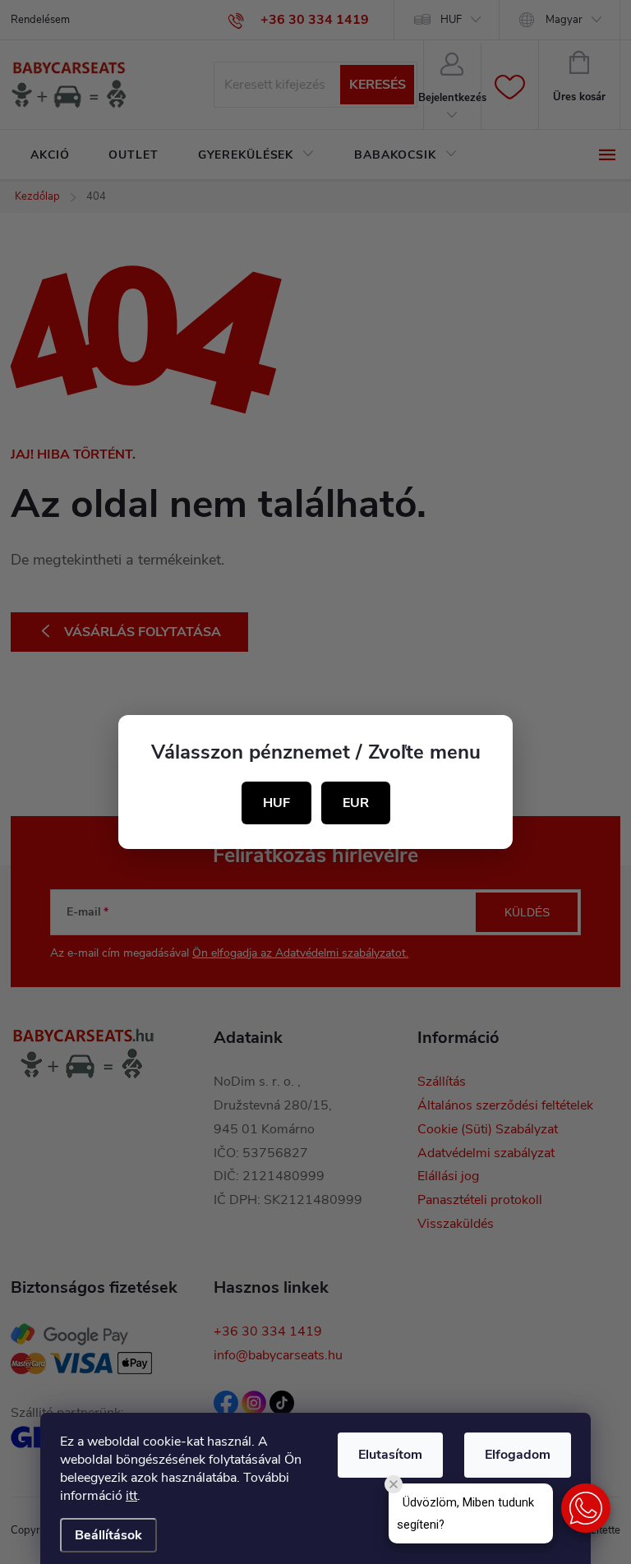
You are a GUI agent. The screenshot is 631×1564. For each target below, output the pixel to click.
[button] (585, 1508)
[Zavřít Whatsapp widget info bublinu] (394, 1484)
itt (131, 1496)
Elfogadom (517, 1455)
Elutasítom (390, 1455)
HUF (276, 803)
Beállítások (108, 1535)
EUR (356, 803)
